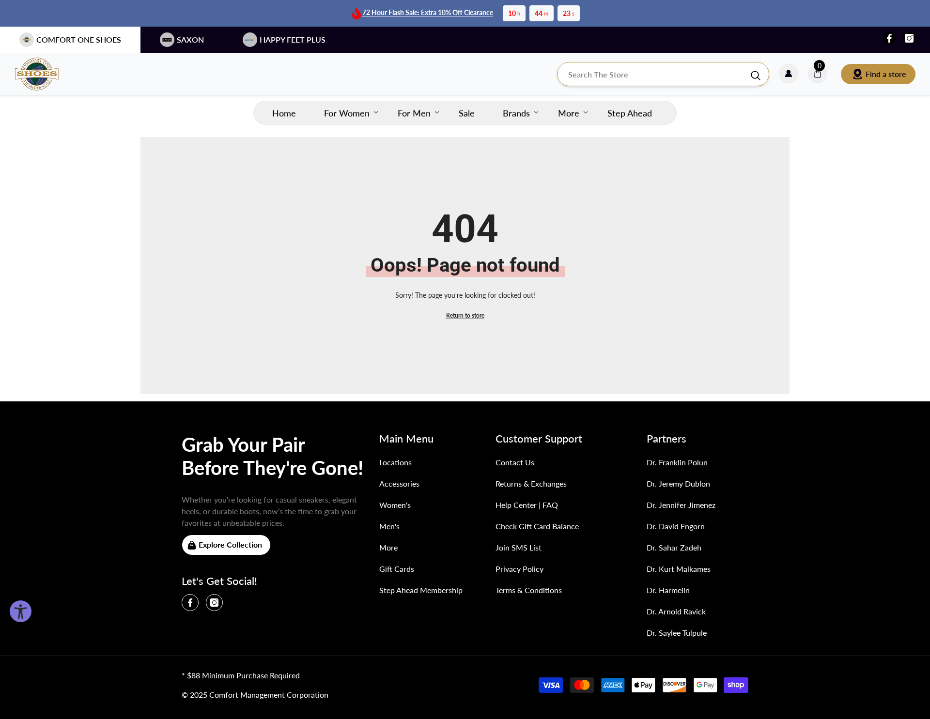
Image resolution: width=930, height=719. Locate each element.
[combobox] (653, 74)
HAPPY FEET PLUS (293, 39)
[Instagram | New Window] (909, 38)
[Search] (663, 74)
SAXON (190, 39)
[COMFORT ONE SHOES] (46, 74)
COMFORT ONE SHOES (78, 39)
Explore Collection (230, 544)
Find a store (886, 73)
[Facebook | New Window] (889, 38)
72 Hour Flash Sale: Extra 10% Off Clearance (427, 12)
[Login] (788, 74)
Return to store (465, 315)
